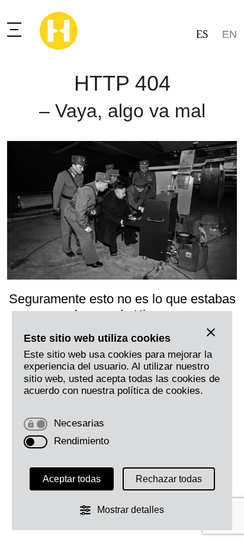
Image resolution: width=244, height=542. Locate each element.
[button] (211, 332)
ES (202, 34)
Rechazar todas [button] (169, 479)
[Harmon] (59, 31)
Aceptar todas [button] (72, 479)
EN (229, 34)
